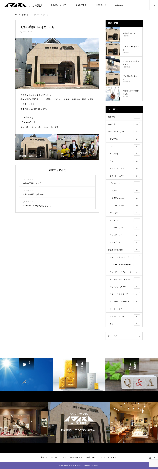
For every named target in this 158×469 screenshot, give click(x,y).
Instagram (119, 5)
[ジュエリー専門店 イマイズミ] (22, 4)
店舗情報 (43, 457)
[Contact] (153, 457)
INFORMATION (81, 5)
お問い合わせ (101, 5)
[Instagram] (150, 457)
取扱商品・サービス (58, 5)
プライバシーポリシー (109, 457)
